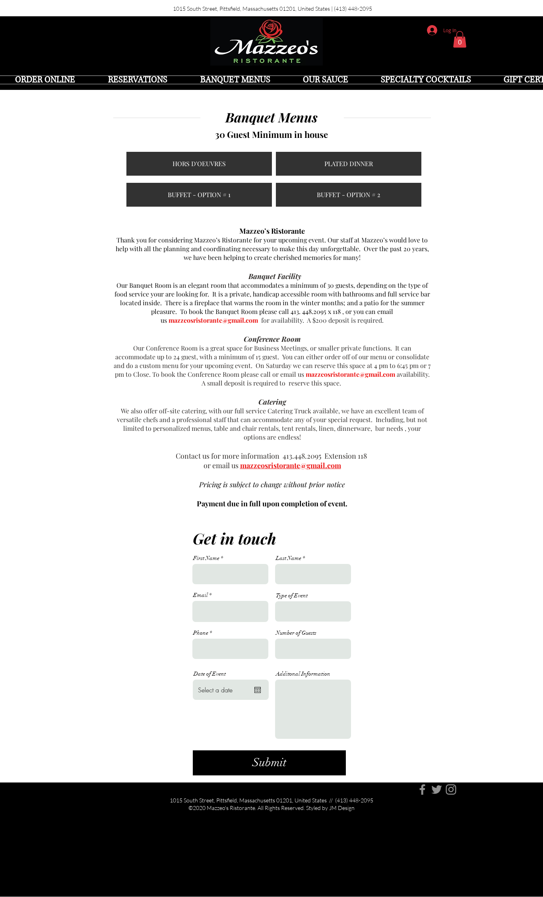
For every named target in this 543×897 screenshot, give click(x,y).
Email (200, 595)
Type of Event (292, 596)
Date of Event (210, 674)
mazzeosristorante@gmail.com (213, 320)
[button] (460, 39)
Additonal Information (303, 674)
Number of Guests (296, 633)
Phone (200, 633)
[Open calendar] (257, 690)
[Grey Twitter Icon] (437, 789)
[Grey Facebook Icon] (422, 789)
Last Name (288, 558)
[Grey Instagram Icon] (451, 789)
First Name (206, 558)
